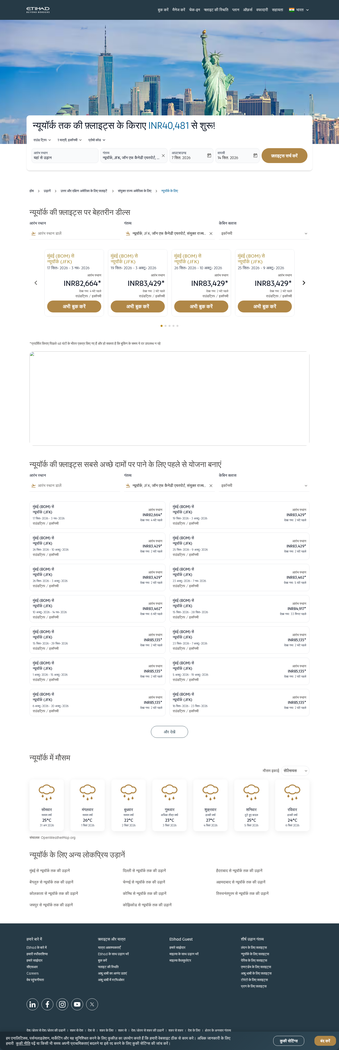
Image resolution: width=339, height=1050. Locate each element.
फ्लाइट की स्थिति (216, 9)
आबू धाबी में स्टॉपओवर (111, 980)
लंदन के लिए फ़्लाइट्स (254, 947)
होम (32, 191)
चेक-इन (194, 9)
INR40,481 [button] (168, 125)
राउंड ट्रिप (40, 140)
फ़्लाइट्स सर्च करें (284, 156)
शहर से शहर (176, 1030)
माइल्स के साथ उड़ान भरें (184, 954)
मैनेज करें (178, 9)
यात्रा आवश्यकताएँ (109, 947)
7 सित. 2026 (181, 157)
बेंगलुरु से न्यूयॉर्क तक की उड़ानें (51, 882)
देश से (91, 1030)
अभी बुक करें (74, 306)
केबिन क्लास (228, 223)
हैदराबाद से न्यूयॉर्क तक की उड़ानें (239, 870)
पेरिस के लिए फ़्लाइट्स (254, 960)
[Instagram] (62, 1004)
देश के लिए (194, 1030)
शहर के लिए (106, 1030)
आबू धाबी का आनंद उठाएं (112, 973)
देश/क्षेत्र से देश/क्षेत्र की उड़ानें (46, 1030)
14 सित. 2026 (228, 157)
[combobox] (65, 158)
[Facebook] (47, 1004)
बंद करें (325, 1041)
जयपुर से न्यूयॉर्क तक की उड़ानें (51, 905)
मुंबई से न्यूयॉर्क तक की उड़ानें (50, 870)
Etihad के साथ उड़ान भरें (113, 954)
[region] (169, 1041)
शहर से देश (76, 1030)
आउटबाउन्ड (179, 153)
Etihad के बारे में (37, 947)
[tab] (162, 326)
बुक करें (163, 9)
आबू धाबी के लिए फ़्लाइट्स (256, 973)
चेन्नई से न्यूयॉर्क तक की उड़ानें (144, 882)
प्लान (235, 9)
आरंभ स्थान (41, 153)
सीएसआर (32, 967)
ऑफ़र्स (247, 9)
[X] (92, 1004)
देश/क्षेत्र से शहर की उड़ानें (147, 1030)
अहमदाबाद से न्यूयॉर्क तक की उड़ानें (240, 882)
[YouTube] (77, 1004)
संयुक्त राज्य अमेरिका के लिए (134, 191)
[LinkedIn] (32, 1004)
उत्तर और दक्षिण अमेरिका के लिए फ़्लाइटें (84, 191)
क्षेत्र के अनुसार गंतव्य (218, 1030)
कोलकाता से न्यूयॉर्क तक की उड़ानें (54, 893)
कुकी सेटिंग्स (289, 1041)
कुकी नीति (23, 1043)
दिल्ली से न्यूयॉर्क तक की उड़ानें (144, 870)
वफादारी (262, 9)
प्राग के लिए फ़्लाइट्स (254, 986)
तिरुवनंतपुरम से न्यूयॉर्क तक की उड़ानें (242, 893)
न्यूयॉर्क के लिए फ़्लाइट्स (255, 954)
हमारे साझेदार (34, 960)
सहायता (277, 9)
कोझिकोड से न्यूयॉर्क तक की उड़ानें (147, 905)
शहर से (122, 1030)
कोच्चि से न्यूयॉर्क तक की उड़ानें (144, 893)
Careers (33, 973)
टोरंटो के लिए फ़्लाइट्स (254, 980)
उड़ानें (47, 191)
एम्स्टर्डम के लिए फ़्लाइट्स (256, 967)
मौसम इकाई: (271, 771)
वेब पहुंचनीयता (35, 980)
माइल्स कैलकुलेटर (180, 960)
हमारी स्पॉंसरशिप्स (37, 954)
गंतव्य (106, 153)
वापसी (221, 153)
